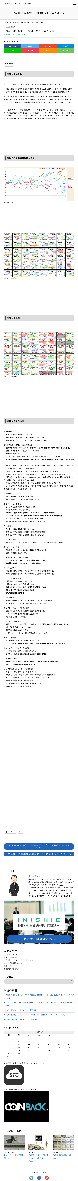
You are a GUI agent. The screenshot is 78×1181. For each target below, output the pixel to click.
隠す (10, 63)
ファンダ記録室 (10, 963)
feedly (65, 51)
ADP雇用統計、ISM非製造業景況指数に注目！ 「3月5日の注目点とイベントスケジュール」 (39, 854)
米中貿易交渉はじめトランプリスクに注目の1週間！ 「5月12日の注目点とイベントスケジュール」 (39, 996)
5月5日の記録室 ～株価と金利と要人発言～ (21, 1010)
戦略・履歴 (8, 966)
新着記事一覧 (9, 969)
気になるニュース (10, 954)
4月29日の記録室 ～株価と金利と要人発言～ (22, 1019)
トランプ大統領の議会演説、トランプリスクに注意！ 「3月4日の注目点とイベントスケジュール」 (39, 846)
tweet (30, 46)
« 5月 (6, 1056)
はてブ (65, 46)
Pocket (30, 51)
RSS (47, 51)
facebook (12, 46)
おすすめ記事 (9, 957)
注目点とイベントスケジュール (16, 960)
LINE (12, 51)
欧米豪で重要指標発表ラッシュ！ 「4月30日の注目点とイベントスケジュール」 (35, 1015)
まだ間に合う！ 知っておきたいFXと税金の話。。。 (38, 1158)
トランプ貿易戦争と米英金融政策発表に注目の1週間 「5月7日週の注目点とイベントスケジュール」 (38, 1004)
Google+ (48, 46)
